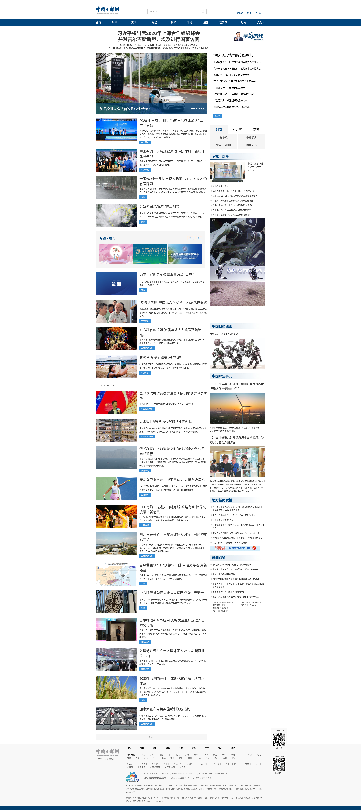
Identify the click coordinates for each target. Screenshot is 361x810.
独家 (220, 748)
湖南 (137, 758)
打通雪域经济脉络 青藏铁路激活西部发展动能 (233, 200)
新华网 (155, 764)
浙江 (224, 755)
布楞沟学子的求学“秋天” (223, 520)
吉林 (187, 755)
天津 (152, 755)
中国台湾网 (231, 764)
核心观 (224, 137)
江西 (242, 755)
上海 (207, 755)
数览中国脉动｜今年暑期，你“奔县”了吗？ (234, 94)
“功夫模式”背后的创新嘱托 (233, 55)
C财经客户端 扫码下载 (279, 739)
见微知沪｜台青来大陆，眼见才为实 (231, 75)
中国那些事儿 (222, 376)
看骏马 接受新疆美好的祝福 (160, 357)
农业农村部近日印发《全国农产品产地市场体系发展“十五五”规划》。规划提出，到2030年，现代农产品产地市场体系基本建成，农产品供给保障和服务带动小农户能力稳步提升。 (173, 691)
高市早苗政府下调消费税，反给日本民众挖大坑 (237, 69)
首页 (98, 22)
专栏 (189, 22)
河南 (259, 755)
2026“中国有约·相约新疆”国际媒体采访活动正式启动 (236, 579)
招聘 (233, 748)
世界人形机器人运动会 (224, 334)
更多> (217, 116)
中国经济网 (217, 764)
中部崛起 (251, 137)
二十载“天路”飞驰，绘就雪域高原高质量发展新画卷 (235, 196)
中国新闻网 (155, 767)
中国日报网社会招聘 (106, 386)
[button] (193, 108)
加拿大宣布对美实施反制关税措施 (164, 709)
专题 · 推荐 (107, 238)
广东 (146, 758)
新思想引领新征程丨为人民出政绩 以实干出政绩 (141, 45)
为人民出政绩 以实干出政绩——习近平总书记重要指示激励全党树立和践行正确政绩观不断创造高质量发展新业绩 (158, 48)
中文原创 (145, 142)
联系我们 (110, 759)
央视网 (189, 764)
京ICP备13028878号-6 (202, 778)
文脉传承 (145, 525)
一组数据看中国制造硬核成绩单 (229, 88)
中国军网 (141, 767)
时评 (114, 22)
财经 (168, 748)
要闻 (143, 197)
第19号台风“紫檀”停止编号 (159, 206)
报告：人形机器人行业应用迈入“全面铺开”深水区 (234, 515)
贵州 (190, 758)
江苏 (215, 755)
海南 (164, 758)
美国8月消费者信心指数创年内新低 (165, 421)
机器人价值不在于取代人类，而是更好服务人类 (233, 191)
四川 (181, 758)
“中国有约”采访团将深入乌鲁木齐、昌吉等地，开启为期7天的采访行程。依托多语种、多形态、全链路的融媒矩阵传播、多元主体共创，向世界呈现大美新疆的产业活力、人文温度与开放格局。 (173, 134)
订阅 (258, 13)
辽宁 (178, 755)
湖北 (129, 758)
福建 (233, 755)
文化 (259, 22)
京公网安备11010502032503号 (154, 778)
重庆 (172, 758)
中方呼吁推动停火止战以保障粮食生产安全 (171, 593)
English (239, 13)
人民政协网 (170, 767)
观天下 (223, 22)
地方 (243, 22)
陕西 (216, 758)
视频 (173, 22)
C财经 (153, 22)
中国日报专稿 (147, 348)
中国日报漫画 (222, 326)
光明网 (130, 767)
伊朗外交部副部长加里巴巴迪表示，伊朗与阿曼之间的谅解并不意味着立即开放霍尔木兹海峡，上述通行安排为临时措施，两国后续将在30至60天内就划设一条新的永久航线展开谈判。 (173, 462)
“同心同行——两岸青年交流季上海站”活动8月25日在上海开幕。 (167, 404)
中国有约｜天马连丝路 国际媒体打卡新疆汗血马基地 (236, 569)
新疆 (225, 758)
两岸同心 (251, 145)
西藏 (207, 758)
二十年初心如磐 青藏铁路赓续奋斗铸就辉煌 (232, 210)
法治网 (182, 767)
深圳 (234, 758)
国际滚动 (145, 470)
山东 (250, 755)
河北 (161, 755)
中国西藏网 (246, 764)
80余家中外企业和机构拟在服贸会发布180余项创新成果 (237, 538)
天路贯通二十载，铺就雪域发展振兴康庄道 (231, 215)
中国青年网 (202, 764)
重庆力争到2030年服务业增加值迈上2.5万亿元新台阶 (236, 533)
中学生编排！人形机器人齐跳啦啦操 (228, 592)
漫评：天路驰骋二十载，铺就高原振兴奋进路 (232, 205)
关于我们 (100, 759)
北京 (143, 755)
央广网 (259, 764)
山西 (170, 755)
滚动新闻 (145, 669)
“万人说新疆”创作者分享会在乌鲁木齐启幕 (234, 81)
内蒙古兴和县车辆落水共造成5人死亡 (167, 275)
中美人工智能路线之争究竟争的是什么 (255, 167)
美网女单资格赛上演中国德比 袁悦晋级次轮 (172, 479)
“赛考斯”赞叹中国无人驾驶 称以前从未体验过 (173, 302)
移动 (249, 13)
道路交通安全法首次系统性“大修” (125, 109)
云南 (199, 758)
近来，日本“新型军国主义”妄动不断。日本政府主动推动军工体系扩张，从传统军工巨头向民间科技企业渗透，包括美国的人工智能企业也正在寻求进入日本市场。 (173, 633)
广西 (155, 758)
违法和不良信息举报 (149, 774)
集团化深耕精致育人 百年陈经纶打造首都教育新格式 (236, 597)
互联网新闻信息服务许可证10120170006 (176, 774)
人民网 (144, 764)
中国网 (166, 764)
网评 (225, 156)
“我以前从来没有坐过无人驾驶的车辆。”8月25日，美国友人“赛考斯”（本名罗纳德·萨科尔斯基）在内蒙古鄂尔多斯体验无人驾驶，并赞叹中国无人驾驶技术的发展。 (173, 312)
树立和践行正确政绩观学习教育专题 (231, 107)
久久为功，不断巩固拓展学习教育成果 (180, 45)
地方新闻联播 (222, 500)
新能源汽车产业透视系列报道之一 (230, 100)
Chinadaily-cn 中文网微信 (279, 764)
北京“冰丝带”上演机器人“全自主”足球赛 (230, 542)
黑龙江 (197, 755)
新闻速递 (218, 558)
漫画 (205, 22)
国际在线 (177, 764)
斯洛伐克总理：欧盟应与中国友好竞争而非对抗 (237, 62)
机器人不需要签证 (220, 186)
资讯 (133, 22)
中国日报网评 (223, 145)
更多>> (151, 737)
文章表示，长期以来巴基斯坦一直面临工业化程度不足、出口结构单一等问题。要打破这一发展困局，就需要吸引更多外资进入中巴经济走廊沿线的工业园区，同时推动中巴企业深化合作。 (173, 547)
